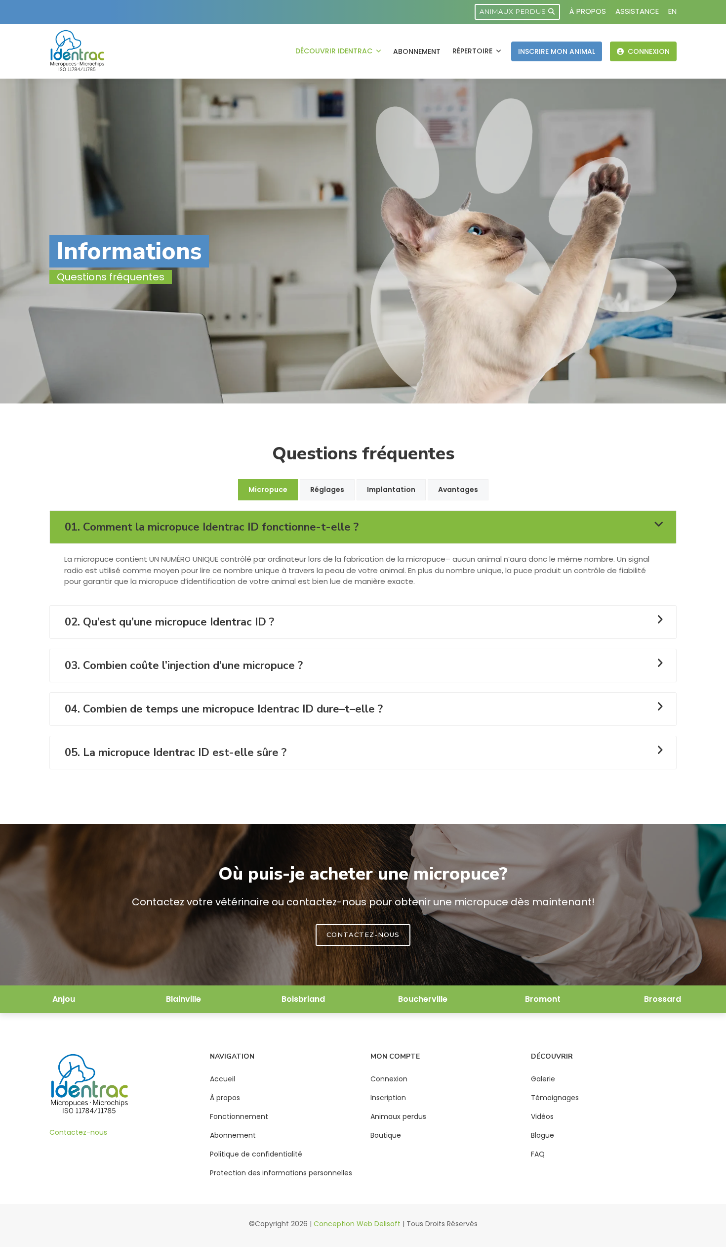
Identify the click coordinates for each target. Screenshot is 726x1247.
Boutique (385, 1135)
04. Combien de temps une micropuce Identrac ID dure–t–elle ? (224, 709)
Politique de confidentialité (256, 1154)
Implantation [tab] (391, 489)
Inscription (388, 1098)
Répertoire (473, 51)
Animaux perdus (514, 11)
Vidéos (542, 1116)
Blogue (542, 1135)
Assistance (637, 11)
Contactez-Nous (363, 934)
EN (672, 11)
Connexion (648, 51)
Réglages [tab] (327, 489)
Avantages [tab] (458, 489)
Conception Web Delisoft (357, 1224)
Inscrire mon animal (556, 51)
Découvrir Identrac (334, 51)
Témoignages (555, 1098)
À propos (587, 11)
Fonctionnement (239, 1116)
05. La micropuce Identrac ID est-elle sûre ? (175, 752)
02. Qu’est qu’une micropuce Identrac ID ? (169, 622)
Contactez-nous (78, 1132)
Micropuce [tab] (267, 489)
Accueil (222, 1079)
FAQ (538, 1154)
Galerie (543, 1079)
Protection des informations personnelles (281, 1173)
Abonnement (417, 51)
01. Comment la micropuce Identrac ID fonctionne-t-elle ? (212, 527)
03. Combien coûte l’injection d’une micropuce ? (184, 665)
